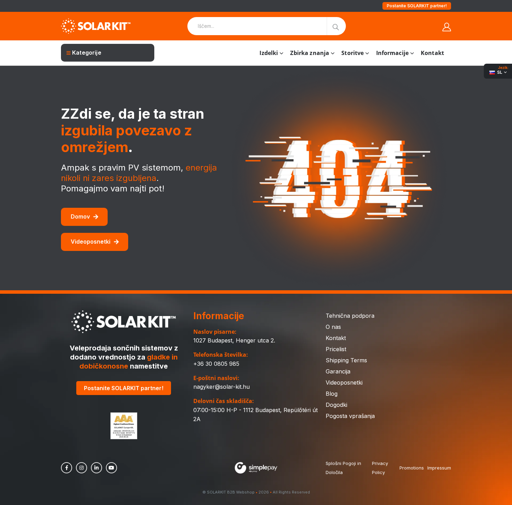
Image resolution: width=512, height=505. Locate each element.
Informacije (392, 52)
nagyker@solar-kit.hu (221, 386)
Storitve (352, 52)
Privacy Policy (380, 467)
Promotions (411, 468)
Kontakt (432, 52)
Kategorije (86, 52)
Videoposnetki (90, 241)
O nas (333, 326)
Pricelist (336, 349)
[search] (336, 26)
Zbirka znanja (309, 52)
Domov (80, 216)
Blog (332, 393)
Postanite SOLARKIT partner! (417, 5)
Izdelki (268, 52)
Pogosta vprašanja (350, 415)
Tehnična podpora (350, 315)
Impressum (439, 468)
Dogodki (336, 404)
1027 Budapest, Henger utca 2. (234, 340)
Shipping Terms (346, 360)
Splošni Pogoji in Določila (343, 467)
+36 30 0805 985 (216, 363)
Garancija (338, 371)
